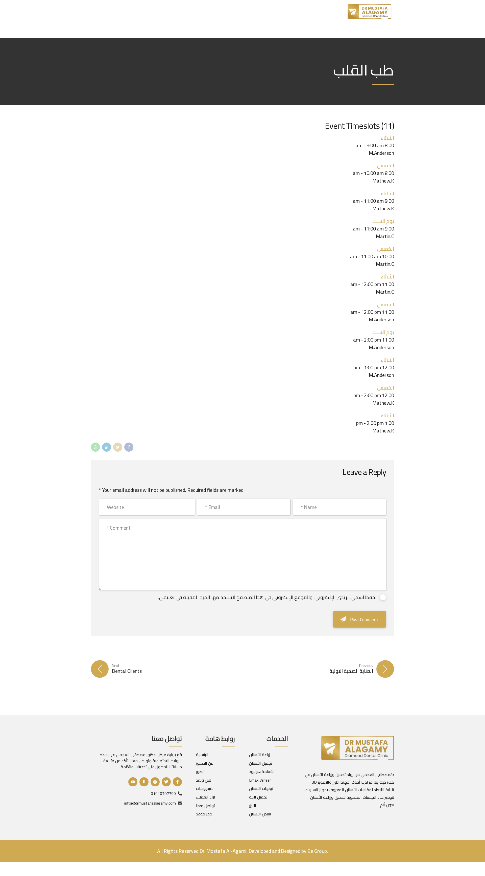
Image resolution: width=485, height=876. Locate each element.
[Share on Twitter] (117, 447)
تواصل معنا (205, 805)
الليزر (252, 805)
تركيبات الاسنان (261, 788)
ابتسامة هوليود (262, 771)
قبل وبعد (203, 780)
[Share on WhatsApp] (95, 447)
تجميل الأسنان (260, 763)
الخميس (385, 248)
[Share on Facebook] (128, 447)
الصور (200, 771)
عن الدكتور (204, 763)
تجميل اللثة (258, 797)
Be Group (316, 851)
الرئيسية (202, 754)
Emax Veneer (260, 780)
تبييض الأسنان (260, 814)
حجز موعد (204, 814)
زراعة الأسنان (259, 754)
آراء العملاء (205, 797)
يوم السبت (383, 332)
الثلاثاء (387, 276)
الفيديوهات (205, 788)
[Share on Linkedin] (106, 447)
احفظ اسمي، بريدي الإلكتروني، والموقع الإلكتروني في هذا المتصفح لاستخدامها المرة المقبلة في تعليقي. (267, 597)
